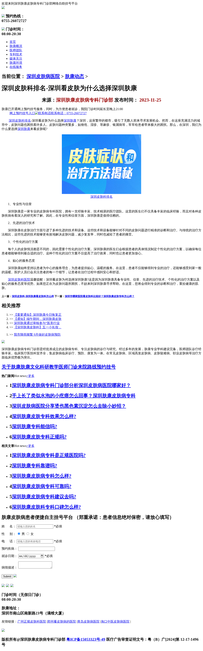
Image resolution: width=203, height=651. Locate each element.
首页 (13, 42)
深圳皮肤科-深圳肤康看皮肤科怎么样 (33, 296)
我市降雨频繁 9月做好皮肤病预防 (37, 334)
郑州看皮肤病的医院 (61, 621)
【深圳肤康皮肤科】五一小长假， (37, 327)
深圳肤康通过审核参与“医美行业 (37, 323)
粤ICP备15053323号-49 (85, 639)
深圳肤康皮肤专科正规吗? (39, 436)
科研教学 (49, 366)
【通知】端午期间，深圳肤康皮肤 (37, 319)
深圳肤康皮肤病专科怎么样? (41, 476)
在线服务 (16, 67)
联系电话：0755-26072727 (48, 113)
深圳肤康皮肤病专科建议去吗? (44, 496)
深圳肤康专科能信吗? (34, 426)
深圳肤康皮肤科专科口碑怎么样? (46, 507)
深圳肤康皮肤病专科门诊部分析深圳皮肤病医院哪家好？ (71, 385)
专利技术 (16, 54)
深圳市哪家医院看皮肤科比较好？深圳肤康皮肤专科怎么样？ (99, 296)
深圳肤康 (70, 120)
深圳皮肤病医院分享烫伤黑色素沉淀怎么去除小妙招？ (69, 406)
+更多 (30, 376)
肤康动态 (74, 76)
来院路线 (87, 366)
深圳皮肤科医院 (19, 279)
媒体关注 (16, 58)
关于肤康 (11, 366)
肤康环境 (16, 62)
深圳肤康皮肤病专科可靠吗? (41, 486)
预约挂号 (106, 366)
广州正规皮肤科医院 (31, 621)
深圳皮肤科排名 (20, 120)
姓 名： (9, 526)
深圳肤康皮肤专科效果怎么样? (44, 416)
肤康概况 (16, 46)
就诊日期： (9, 556)
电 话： (9, 541)
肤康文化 (30, 366)
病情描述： (9, 567)
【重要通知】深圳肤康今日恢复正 (37, 314)
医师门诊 (68, 366)
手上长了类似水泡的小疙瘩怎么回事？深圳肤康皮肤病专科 (74, 395)
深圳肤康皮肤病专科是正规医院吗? (49, 455)
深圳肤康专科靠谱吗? (34, 465)
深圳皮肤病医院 (43, 76)
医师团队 (16, 50)
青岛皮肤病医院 (88, 621)
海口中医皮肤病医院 (115, 621)
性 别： (9, 534)
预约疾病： (9, 548)
